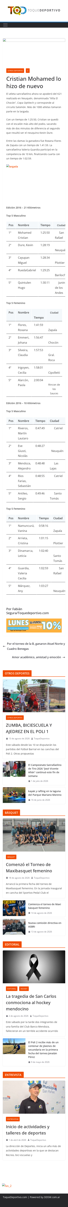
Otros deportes (15, 70)
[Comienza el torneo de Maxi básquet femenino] (14, 908)
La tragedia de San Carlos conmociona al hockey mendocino (31, 1002)
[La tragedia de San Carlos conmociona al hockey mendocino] (34, 966)
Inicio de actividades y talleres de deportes (27, 1130)
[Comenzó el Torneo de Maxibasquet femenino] (34, 834)
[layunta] (34, 621)
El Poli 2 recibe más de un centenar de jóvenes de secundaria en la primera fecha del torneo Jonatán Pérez (43, 1050)
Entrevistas (12, 1119)
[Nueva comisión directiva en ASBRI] (14, 927)
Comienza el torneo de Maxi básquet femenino (44, 906)
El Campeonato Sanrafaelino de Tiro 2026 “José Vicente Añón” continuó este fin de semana (44, 770)
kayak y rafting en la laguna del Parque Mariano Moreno (44, 792)
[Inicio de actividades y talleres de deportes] (34, 1097)
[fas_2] (7, 1186)
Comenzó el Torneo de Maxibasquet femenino (29, 867)
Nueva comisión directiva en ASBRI (44, 924)
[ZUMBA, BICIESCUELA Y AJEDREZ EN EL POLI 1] (34, 695)
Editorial (11, 988)
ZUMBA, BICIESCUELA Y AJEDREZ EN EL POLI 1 (29, 728)
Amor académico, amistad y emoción (36, 657)
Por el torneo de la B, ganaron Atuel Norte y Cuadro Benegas (36, 646)
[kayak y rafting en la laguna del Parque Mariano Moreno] (14, 795)
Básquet (11, 857)
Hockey (24, 988)
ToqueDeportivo (42, 738)
